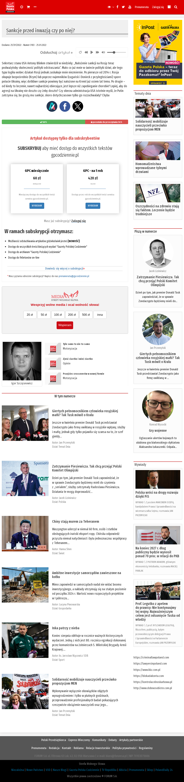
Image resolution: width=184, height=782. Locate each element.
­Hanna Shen (65, 549)
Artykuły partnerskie (131, 740)
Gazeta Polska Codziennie (84, 770)
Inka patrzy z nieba (65, 628)
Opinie (66, 363)
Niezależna (17, 770)
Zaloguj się (158, 7)
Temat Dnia (64, 446)
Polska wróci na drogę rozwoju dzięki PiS (156, 494)
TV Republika (109, 770)
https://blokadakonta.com (149, 676)
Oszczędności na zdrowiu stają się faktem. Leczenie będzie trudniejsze (157, 210)
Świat (61, 553)
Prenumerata (142, 7)
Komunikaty (99, 740)
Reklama (79, 748)
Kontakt (66, 748)
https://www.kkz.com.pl (147, 670)
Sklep (150, 770)
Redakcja (54, 748)
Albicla (123, 770)
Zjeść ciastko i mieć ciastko (78, 358)
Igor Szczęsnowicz (22, 383)
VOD (48, 770)
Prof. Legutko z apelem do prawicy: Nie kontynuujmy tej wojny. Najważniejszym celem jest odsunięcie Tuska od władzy (157, 611)
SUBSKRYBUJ (29, 148)
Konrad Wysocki (157, 424)
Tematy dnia (142, 93)
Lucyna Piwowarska (69, 604)
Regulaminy (146, 748)
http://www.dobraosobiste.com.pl (153, 688)
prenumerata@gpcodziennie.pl (74, 276)
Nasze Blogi (60, 770)
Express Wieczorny (79, 740)
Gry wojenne (158, 430)
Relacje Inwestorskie (98, 748)
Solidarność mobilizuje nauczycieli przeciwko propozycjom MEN (84, 681)
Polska (62, 502)
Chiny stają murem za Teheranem (75, 521)
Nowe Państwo (34, 770)
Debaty (113, 740)
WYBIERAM (37, 205)
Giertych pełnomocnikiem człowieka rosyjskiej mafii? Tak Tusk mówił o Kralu (85, 413)
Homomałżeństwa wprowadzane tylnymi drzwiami (151, 168)
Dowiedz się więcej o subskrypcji (65, 268)
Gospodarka (65, 608)
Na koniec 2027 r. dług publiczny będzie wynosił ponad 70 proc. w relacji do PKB (157, 552)
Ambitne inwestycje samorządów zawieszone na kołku (86, 575)
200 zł (72, 314)
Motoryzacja (70, 348)
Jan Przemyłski (67, 442)
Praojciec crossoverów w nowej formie (83, 373)
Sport (62, 659)
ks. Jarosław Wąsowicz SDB (73, 655)
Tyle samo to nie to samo (76, 344)
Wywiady (140, 464)
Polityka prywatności (124, 748)
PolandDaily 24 (164, 770)
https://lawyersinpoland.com (150, 663)
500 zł (86, 314)
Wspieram (64, 325)
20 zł (30, 314)
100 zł (58, 314)
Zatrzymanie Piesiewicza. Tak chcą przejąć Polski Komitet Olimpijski (87, 468)
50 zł (44, 314)
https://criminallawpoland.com (151, 657)
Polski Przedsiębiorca (53, 740)
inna (100, 314)
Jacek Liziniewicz (67, 498)
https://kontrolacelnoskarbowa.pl (153, 682)
